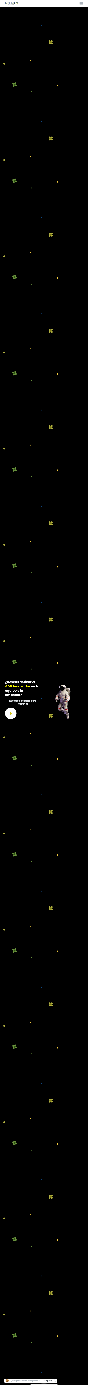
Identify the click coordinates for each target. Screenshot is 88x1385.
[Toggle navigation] (81, 4)
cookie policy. (47, 1381)
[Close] (55, 1380)
